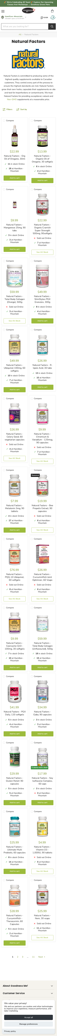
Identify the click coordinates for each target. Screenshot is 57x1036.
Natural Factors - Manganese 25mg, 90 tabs (15, 227)
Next (40, 956)
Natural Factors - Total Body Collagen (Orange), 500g (15, 299)
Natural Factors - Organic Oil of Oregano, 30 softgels (42, 158)
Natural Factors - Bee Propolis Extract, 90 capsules (42, 508)
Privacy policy (10, 1031)
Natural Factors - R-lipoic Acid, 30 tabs (42, 367)
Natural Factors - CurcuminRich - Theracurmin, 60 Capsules (14, 920)
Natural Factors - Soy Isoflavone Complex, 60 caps (42, 781)
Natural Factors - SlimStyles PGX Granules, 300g (42, 299)
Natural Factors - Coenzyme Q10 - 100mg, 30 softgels (15, 646)
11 (33, 956)
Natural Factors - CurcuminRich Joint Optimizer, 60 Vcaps (42, 577)
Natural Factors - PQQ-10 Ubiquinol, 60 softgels (14, 577)
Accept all (28, 1017)
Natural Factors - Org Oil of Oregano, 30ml (14, 157)
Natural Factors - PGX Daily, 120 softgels (15, 713)
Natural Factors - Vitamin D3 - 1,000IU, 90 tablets (42, 849)
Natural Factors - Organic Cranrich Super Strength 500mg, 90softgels (42, 229)
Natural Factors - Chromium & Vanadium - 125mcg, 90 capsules (42, 438)
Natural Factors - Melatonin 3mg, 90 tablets (14, 508)
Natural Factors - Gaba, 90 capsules (42, 713)
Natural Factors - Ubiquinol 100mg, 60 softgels (14, 368)
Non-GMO (12, 99)
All (20, 34)
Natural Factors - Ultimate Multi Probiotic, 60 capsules (15, 849)
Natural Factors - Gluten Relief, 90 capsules (14, 781)
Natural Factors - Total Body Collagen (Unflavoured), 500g (42, 646)
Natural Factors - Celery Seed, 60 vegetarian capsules (14, 436)
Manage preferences (28, 1024)
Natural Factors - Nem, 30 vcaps (42, 917)
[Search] (52, 26)
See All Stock (42, 252)
